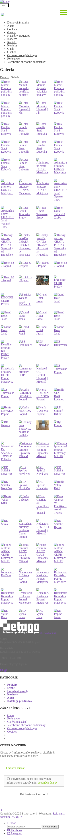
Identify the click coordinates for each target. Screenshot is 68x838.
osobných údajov (47, 782)
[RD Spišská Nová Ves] (7, 471)
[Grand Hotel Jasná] (42, 299)
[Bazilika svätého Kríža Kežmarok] (25, 299)
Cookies (12, 29)
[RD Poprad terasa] (60, 614)
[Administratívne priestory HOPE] (25, 373)
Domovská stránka (18, 22)
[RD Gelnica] (7, 428)
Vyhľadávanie (50, 826)
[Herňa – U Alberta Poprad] (42, 411)
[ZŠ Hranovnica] (25, 349)
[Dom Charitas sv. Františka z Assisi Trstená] (42, 505)
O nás (10, 48)
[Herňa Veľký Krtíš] (60, 485)
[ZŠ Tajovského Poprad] (60, 373)
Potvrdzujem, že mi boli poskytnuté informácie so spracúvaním (32, 780)
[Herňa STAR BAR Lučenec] (60, 394)
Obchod (12, 52)
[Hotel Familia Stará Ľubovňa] (60, 109)
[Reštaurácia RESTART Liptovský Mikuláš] (42, 529)
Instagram (16, 833)
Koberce (12, 38)
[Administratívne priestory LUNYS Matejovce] (42, 166)
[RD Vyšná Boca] (7, 614)
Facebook (16, 830)
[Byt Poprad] (60, 428)
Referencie (13, 58)
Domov (4, 77)
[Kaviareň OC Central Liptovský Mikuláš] (42, 373)
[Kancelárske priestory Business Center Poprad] (25, 529)
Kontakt (12, 42)
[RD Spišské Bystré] (60, 529)
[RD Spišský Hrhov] (60, 411)
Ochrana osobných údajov (22, 55)
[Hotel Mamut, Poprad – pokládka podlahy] (7, 88)
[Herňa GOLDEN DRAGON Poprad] (25, 394)
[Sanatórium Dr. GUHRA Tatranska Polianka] (7, 451)
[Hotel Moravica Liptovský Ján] (25, 109)
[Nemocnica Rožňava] (7, 575)
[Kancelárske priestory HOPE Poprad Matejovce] (7, 373)
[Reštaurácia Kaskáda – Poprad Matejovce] (42, 575)
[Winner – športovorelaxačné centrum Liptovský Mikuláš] (25, 451)
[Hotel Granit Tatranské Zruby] (25, 217)
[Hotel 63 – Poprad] (7, 266)
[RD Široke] (7, 529)
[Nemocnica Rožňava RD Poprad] (25, 575)
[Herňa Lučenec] (25, 505)
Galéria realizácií (16, 721)
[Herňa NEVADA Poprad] (7, 411)
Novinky (12, 45)
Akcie (10, 25)
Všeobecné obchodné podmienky (26, 61)
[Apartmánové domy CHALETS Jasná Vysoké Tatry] (60, 190)
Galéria (11, 32)
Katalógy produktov (18, 35)
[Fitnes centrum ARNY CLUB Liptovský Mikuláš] (7, 553)
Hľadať (11, 823)
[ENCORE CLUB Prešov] (60, 281)
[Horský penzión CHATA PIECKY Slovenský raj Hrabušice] (7, 244)
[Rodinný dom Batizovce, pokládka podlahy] (25, 428)
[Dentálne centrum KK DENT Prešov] (7, 349)
